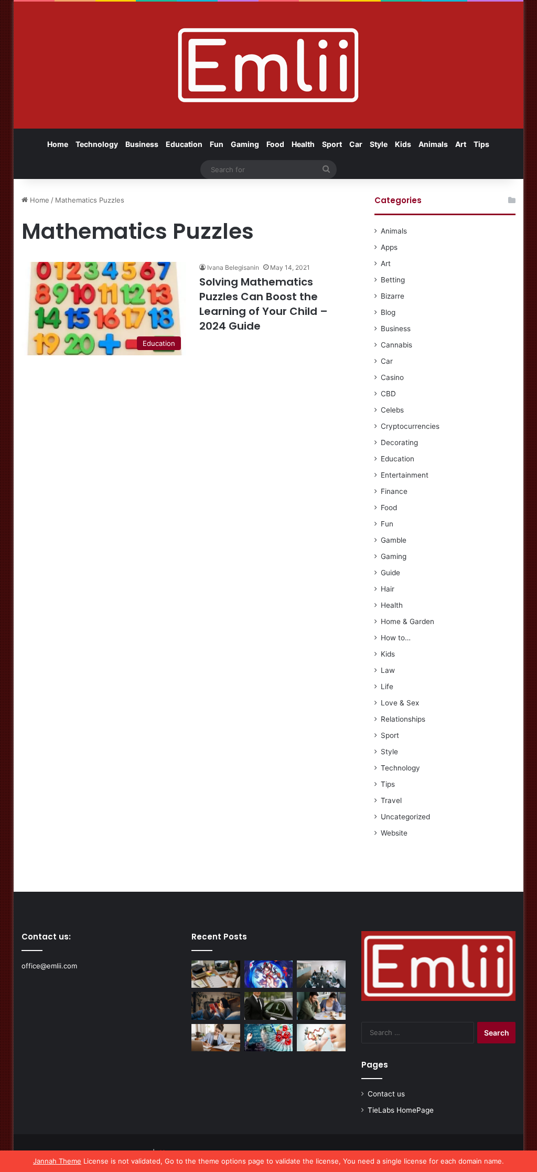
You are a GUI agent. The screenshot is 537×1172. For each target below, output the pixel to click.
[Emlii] (268, 65)
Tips (481, 144)
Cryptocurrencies (410, 426)
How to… (396, 637)
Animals (433, 144)
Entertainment (404, 475)
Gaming (245, 144)
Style (379, 144)
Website (394, 833)
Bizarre (392, 296)
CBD (388, 393)
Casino (392, 377)
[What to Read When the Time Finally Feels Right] (215, 1005)
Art (460, 144)
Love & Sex (400, 703)
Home (57, 144)
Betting (393, 280)
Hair (387, 589)
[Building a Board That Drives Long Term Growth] (321, 974)
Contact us (386, 1094)
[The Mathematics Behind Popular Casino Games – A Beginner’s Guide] (268, 1037)
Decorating (399, 442)
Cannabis (396, 345)
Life (387, 686)
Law (388, 670)
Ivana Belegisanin (233, 267)
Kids (403, 144)
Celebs (392, 410)
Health (303, 144)
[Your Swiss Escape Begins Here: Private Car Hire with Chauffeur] (268, 1005)
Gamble (393, 540)
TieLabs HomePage (401, 1110)
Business (141, 144)
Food (275, 144)
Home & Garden (407, 621)
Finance (394, 491)
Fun (216, 144)
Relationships (403, 719)
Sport (332, 144)
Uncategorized (405, 816)
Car (355, 144)
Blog (388, 312)
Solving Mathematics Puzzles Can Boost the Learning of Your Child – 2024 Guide (263, 303)
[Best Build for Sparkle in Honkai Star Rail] (268, 974)
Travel (391, 800)
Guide (390, 572)
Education (184, 144)
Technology (97, 144)
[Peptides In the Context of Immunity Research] (321, 1037)
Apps (389, 247)
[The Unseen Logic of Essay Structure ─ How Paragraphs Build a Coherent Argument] (321, 1005)
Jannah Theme (57, 1161)
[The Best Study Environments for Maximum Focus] (215, 1037)
